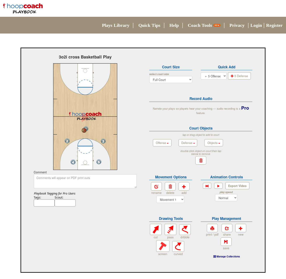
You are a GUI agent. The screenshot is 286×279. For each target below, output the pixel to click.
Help (174, 25)
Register (274, 25)
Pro (245, 107)
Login (256, 25)
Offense (161, 143)
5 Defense (241, 76)
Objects (212, 143)
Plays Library (115, 25)
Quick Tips (149, 25)
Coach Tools (203, 25)
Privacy (237, 25)
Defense (187, 143)
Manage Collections (228, 256)
